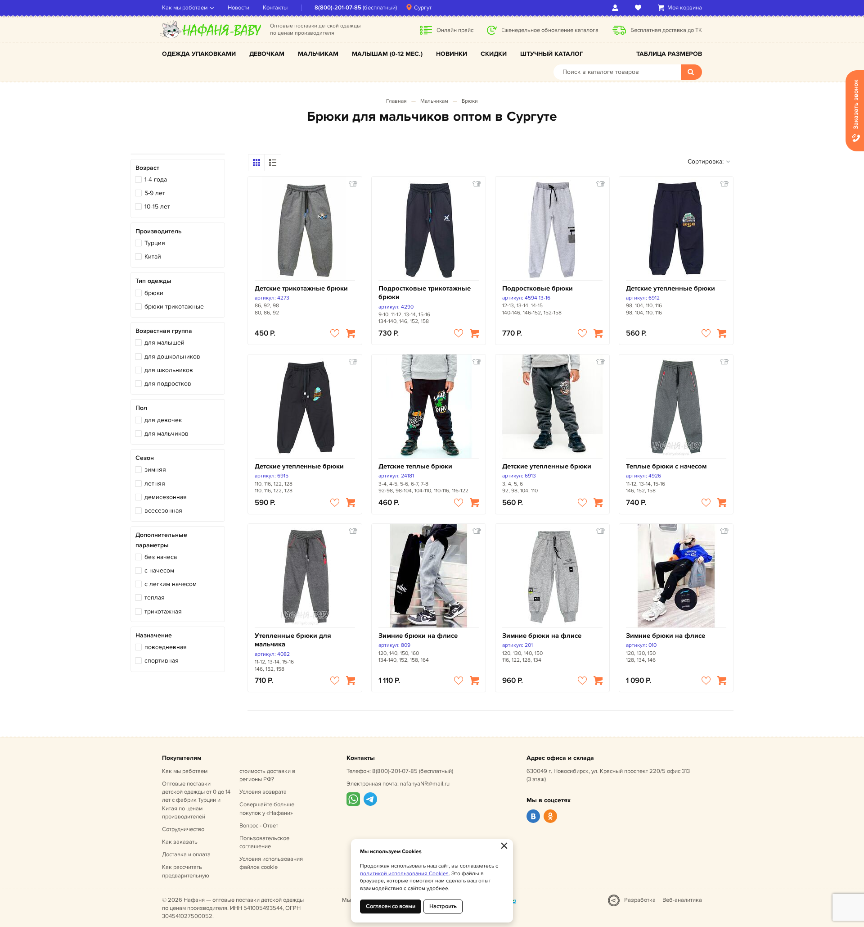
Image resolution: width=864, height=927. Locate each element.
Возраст (147, 168)
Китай (152, 256)
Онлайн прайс (454, 30)
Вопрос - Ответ (258, 825)
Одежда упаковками (199, 54)
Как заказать (180, 841)
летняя (154, 483)
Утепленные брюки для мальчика (293, 640)
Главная (396, 101)
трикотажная (163, 611)
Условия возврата (263, 791)
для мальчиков (166, 433)
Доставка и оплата (186, 854)
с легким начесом (170, 584)
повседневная (165, 647)
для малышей (164, 342)
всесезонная (163, 510)
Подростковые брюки (537, 288)
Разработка (640, 900)
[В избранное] (334, 333)
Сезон (144, 458)
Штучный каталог (551, 54)
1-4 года (155, 179)
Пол (141, 408)
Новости (238, 7)
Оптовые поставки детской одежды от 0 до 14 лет (196, 800)
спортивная (161, 660)
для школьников (168, 370)
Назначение (153, 635)
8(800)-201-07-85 (338, 7)
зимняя (155, 469)
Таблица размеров (669, 54)
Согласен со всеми (390, 906)
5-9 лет (154, 193)
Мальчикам (318, 54)
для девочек (163, 420)
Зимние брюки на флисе (418, 636)
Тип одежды (153, 281)
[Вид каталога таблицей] (273, 162)
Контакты (275, 7)
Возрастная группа (163, 331)
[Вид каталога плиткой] (256, 162)
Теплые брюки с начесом (666, 466)
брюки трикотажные (174, 306)
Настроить (443, 906)
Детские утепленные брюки (670, 288)
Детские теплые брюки (415, 466)
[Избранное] (639, 7)
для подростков (167, 383)
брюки (153, 293)
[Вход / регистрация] (616, 7)
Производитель (158, 231)
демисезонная (165, 497)
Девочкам (266, 54)
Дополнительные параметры (161, 540)
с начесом (159, 570)
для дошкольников (172, 356)
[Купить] (350, 333)
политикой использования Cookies (404, 873)
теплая (154, 597)
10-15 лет (157, 206)
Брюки (470, 101)
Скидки (494, 54)
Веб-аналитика (682, 900)
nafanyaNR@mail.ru (425, 783)
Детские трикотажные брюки (301, 288)
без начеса (160, 557)
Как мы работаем (184, 7)
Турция (154, 243)
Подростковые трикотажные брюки (424, 293)
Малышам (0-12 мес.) (387, 54)
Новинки (451, 54)
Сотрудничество (183, 829)
